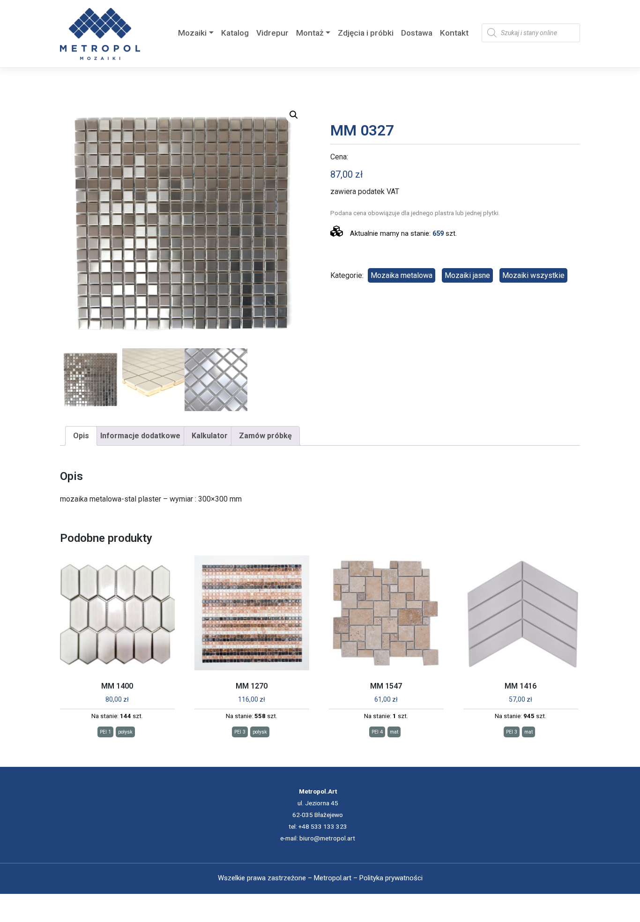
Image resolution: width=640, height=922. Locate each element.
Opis (81, 435)
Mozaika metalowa (401, 275)
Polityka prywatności (391, 878)
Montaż (310, 32)
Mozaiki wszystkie (533, 275)
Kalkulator (210, 435)
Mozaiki (192, 32)
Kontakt (454, 32)
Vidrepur (272, 32)
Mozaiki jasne (467, 275)
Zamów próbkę (265, 435)
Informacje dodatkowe (140, 435)
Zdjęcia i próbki (366, 32)
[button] (293, 114)
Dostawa (416, 32)
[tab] (81, 436)
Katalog (235, 32)
